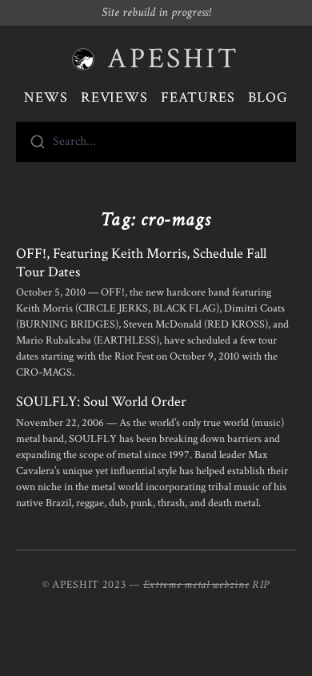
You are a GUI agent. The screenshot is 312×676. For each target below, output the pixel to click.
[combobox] (156, 142)
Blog (268, 97)
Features (198, 97)
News (46, 97)
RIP (261, 584)
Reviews (114, 97)
